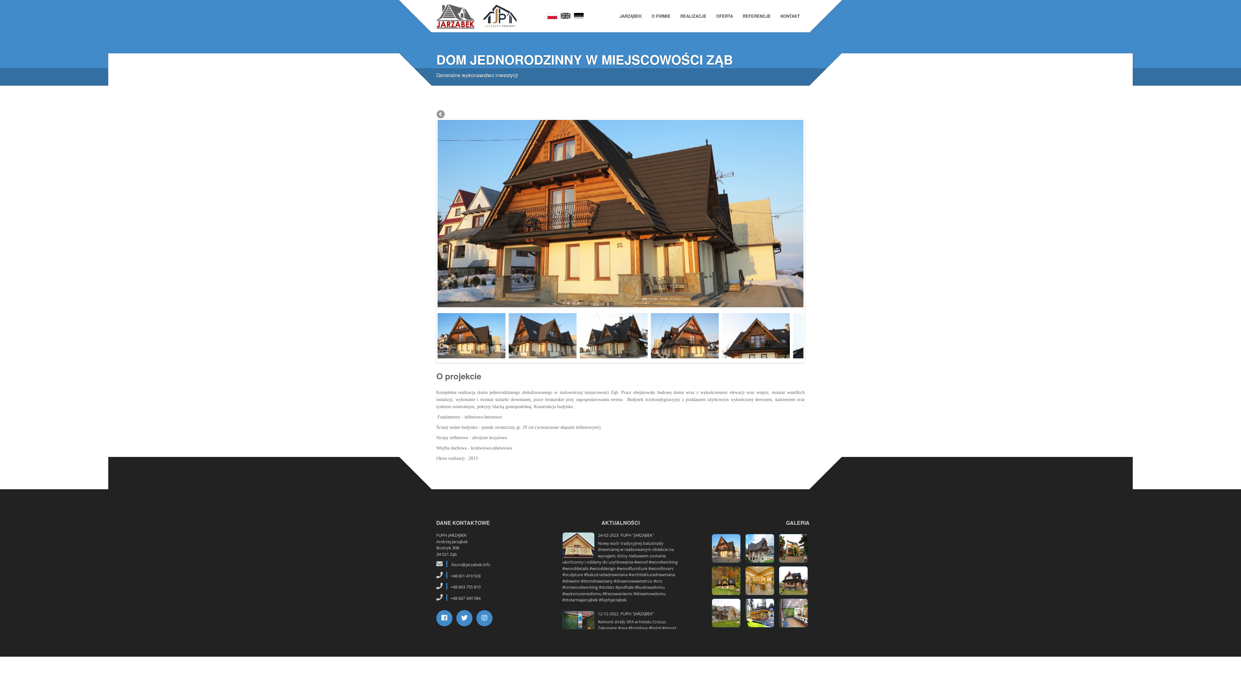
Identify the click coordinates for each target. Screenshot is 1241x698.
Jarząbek (631, 16)
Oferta (724, 16)
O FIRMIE (661, 16)
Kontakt (790, 16)
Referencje (757, 16)
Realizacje (693, 16)
